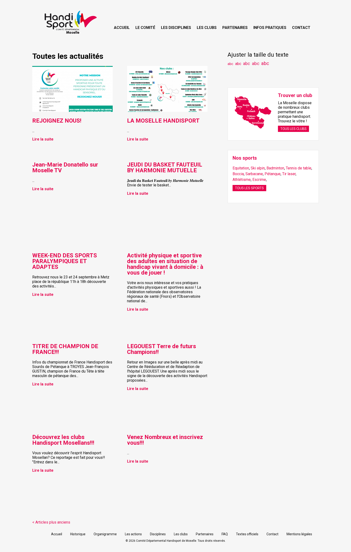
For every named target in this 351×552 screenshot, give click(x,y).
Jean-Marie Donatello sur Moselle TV (65, 167)
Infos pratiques (269, 27)
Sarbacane (254, 174)
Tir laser (289, 174)
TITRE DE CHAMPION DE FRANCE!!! (65, 349)
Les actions (133, 534)
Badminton (275, 168)
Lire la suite (42, 139)
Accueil (122, 27)
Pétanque (273, 174)
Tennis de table (298, 168)
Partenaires (235, 27)
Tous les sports (249, 188)
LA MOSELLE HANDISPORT (163, 120)
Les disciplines (176, 27)
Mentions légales (299, 534)
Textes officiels (247, 534)
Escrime (259, 179)
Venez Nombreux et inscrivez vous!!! (165, 440)
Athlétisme (242, 179)
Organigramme (105, 534)
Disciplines (158, 534)
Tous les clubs (293, 129)
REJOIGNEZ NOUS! (56, 120)
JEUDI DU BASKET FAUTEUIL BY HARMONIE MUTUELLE (164, 167)
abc (230, 64)
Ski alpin (258, 168)
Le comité (145, 27)
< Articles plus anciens (51, 522)
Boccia (238, 174)
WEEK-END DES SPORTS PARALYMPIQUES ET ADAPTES (64, 261)
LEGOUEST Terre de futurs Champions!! (161, 349)
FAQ (225, 534)
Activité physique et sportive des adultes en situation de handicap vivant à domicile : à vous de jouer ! (165, 264)
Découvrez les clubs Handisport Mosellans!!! (63, 440)
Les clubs (207, 27)
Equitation (241, 168)
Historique (77, 534)
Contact (301, 27)
